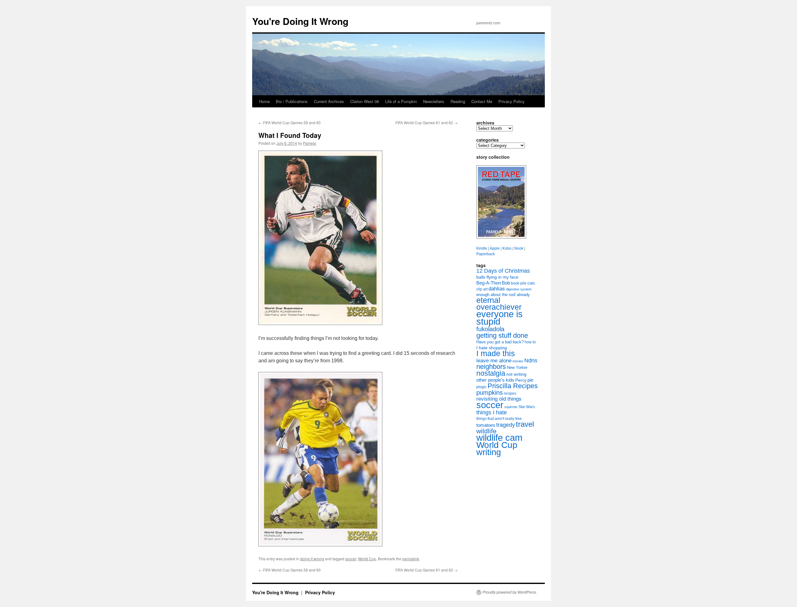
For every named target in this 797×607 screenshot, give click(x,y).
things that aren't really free (499, 419)
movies (517, 361)
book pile (518, 283)
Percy (520, 380)
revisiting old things (498, 399)
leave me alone (494, 361)
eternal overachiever (498, 303)
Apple (495, 248)
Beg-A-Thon (488, 282)
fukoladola (490, 329)
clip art (482, 289)
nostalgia (490, 373)
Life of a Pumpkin (401, 101)
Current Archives (329, 101)
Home (264, 101)
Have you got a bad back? (500, 342)
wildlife (486, 431)
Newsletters (433, 101)
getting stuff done (502, 335)
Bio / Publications (292, 101)
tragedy (505, 425)
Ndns (530, 360)
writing (488, 452)
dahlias (496, 289)
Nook (518, 248)
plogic (481, 387)
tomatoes (485, 425)
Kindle (481, 248)
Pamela (309, 143)
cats (531, 283)
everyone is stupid (499, 318)
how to (530, 342)
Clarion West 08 (364, 101)
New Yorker (517, 367)
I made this (495, 353)
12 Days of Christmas (503, 271)
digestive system (518, 289)
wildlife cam (499, 438)
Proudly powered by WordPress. (510, 592)
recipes (510, 393)
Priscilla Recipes (513, 386)
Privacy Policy (511, 101)
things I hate (491, 412)
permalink (410, 558)
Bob (506, 282)
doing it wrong (312, 558)
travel (525, 424)
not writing (516, 374)
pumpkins (489, 392)
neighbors (491, 366)
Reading (457, 101)
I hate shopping (491, 347)
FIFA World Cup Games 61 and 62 (426, 122)
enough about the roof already (503, 294)
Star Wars (526, 407)
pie (530, 380)
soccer (350, 558)
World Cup (367, 558)
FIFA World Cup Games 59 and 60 (289, 122)
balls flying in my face (497, 277)
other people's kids (495, 380)
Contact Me (481, 101)
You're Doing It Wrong (300, 21)
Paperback (485, 254)
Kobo (507, 248)
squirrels (510, 407)
